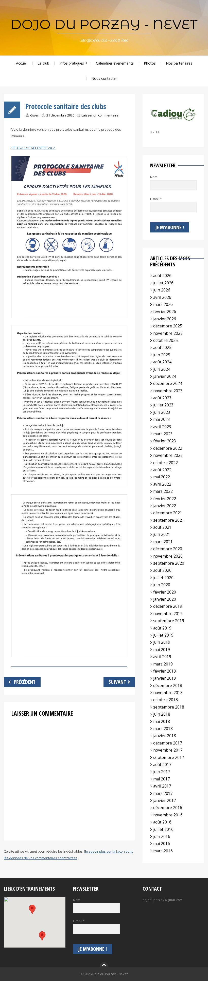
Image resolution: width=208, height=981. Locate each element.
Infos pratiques (71, 63)
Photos (150, 63)
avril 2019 (162, 656)
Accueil (21, 63)
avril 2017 (162, 786)
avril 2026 (162, 297)
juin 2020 (161, 584)
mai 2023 (161, 419)
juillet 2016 (163, 829)
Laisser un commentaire (99, 115)
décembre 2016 (167, 807)
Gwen (34, 115)
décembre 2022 (167, 448)
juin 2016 (161, 836)
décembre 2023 (167, 383)
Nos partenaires (179, 63)
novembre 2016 (168, 815)
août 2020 (162, 570)
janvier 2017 (164, 800)
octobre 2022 (165, 462)
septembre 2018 (168, 707)
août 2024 (162, 362)
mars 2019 (163, 664)
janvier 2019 (164, 678)
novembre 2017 (168, 750)
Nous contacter (104, 78)
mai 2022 (161, 477)
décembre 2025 (167, 326)
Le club (43, 63)
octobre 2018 (165, 699)
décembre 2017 (167, 743)
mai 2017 (161, 779)
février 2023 (164, 441)
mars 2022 (163, 491)
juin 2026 (161, 290)
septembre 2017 (168, 757)
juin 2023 (161, 412)
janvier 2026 (164, 319)
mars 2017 (163, 793)
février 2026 (164, 311)
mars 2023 (163, 434)
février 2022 (164, 498)
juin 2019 (161, 642)
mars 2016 (163, 851)
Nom (153, 177)
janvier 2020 (164, 599)
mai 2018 (161, 721)
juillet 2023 (163, 405)
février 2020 (164, 592)
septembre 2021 (168, 520)
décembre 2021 (167, 513)
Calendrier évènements (115, 63)
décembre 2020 (167, 549)
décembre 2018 (167, 685)
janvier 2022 (164, 505)
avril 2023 (162, 426)
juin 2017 (161, 771)
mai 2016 (161, 843)
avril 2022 (162, 484)
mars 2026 (163, 304)
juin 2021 (161, 534)
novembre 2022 (168, 455)
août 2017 (162, 764)
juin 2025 (161, 355)
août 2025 (162, 347)
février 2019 (164, 671)
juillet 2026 (163, 283)
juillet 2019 (163, 635)
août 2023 (162, 398)
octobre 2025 (165, 340)
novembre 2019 (168, 613)
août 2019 (162, 628)
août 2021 (162, 527)
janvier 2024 (164, 376)
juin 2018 (161, 714)
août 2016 (162, 822)
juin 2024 (161, 369)
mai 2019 (161, 649)
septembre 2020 (168, 563)
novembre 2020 (168, 556)
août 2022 (162, 470)
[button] (192, 115)
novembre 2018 (168, 692)
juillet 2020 (163, 577)
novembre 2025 (168, 333)
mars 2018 (163, 728)
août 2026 (162, 275)
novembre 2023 (168, 391)
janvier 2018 (164, 735)
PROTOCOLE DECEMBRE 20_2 (33, 147)
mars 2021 (163, 541)
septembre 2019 (168, 620)
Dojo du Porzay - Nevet (104, 24)
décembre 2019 (167, 606)
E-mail (156, 199)
